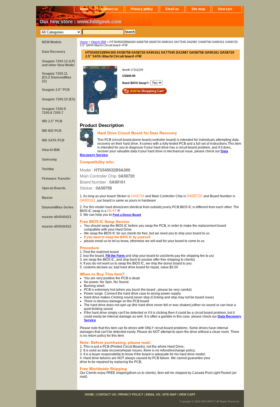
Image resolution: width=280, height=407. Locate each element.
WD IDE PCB (52, 131)
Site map (198, 9)
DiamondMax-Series (58, 207)
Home (84, 41)
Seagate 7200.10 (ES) (58, 99)
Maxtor (47, 198)
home (84, 9)
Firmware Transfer (56, 179)
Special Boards (54, 188)
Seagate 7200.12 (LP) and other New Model (58, 63)
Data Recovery (53, 52)
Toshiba (48, 169)
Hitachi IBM (98, 41)
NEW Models (52, 42)
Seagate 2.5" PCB (56, 90)
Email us (172, 9)
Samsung (49, 159)
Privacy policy (142, 9)
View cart (225, 9)
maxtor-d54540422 (56, 226)
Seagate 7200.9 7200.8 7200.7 (54, 111)
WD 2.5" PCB (52, 121)
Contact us (109, 9)
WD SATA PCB (53, 140)
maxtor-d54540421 (56, 217)
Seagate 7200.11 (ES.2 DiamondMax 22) (56, 77)
